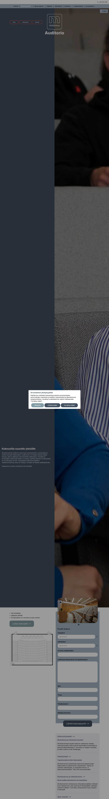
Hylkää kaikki (52, 405)
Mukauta (37, 405)
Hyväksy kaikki (69, 405)
